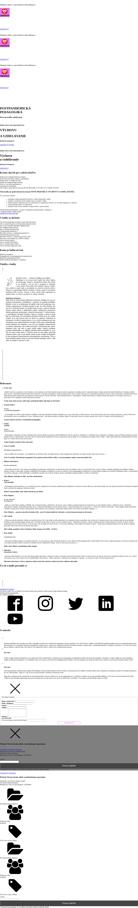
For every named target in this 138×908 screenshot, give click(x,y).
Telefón (4, 707)
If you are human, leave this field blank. (14, 720)
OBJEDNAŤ (4, 29)
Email (4, 705)
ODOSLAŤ (69, 723)
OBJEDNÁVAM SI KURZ (9, 213)
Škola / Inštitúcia (7, 703)
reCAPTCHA (6, 718)
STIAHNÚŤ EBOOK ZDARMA (11, 750)
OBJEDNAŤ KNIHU (7, 145)
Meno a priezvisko (8, 701)
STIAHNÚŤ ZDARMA (8, 773)
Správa (5, 716)
